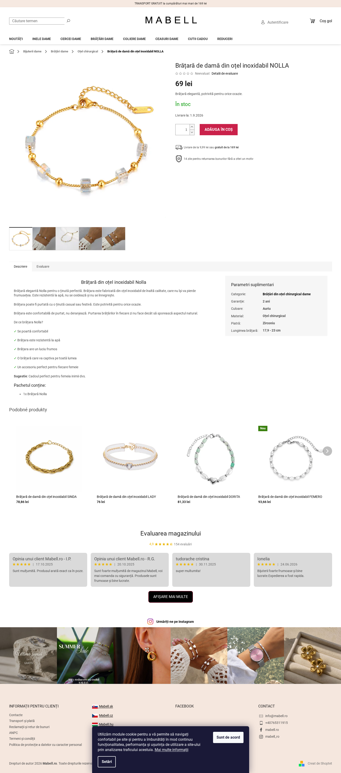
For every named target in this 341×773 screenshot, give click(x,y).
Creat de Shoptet (320, 763)
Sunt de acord (228, 737)
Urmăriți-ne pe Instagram (175, 622)
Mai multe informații (171, 749)
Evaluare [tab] (43, 266)
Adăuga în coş (219, 129)
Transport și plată (22, 721)
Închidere (209, 173)
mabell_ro (272, 736)
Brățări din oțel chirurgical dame (287, 294)
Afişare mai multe (170, 596)
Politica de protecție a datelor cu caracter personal (45, 745)
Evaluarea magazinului (170, 533)
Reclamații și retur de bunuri (29, 727)
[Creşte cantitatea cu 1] (192, 127)
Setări (107, 761)
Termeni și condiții (22, 738)
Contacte (15, 715)
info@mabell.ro (276, 716)
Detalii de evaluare (225, 73)
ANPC (13, 733)
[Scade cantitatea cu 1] (192, 132)
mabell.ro (272, 730)
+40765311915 (276, 723)
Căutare (68, 21)
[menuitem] (15, 38)
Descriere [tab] (20, 266)
